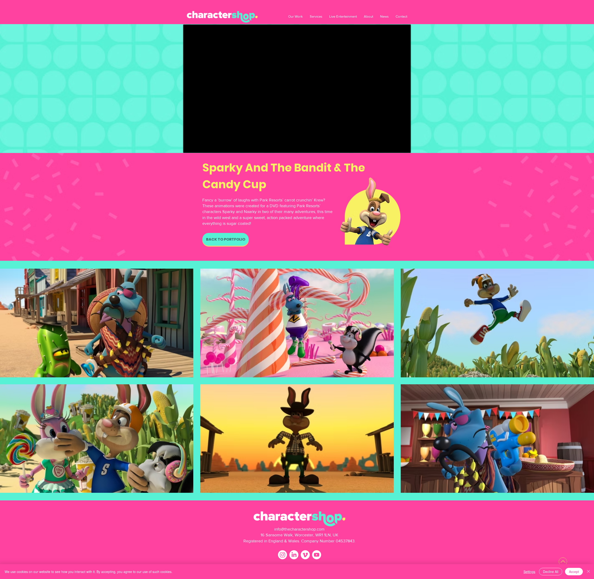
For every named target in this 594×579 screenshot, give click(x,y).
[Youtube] (316, 554)
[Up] (563, 561)
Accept (574, 571)
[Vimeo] (305, 554)
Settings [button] (529, 571)
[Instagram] (282, 554)
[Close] (588, 571)
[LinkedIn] (293, 554)
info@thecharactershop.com (299, 529)
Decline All (550, 571)
